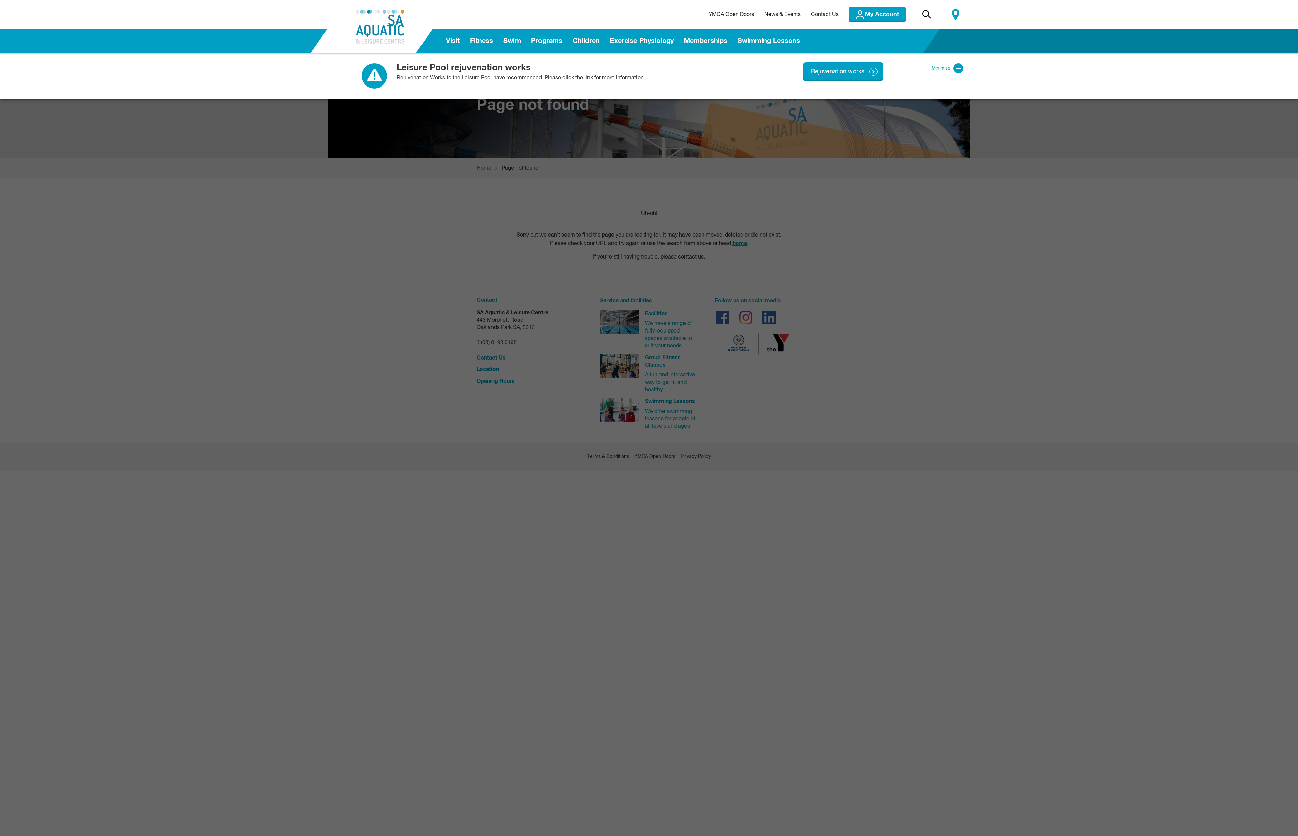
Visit (453, 41)
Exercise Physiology (642, 41)
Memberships (705, 41)
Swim (512, 41)
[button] (926, 14)
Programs (546, 41)
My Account (882, 14)
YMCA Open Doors (731, 14)
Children (586, 41)
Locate (955, 14)
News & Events (782, 14)
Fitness (481, 41)
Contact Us (825, 14)
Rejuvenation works (837, 72)
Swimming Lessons (769, 41)
